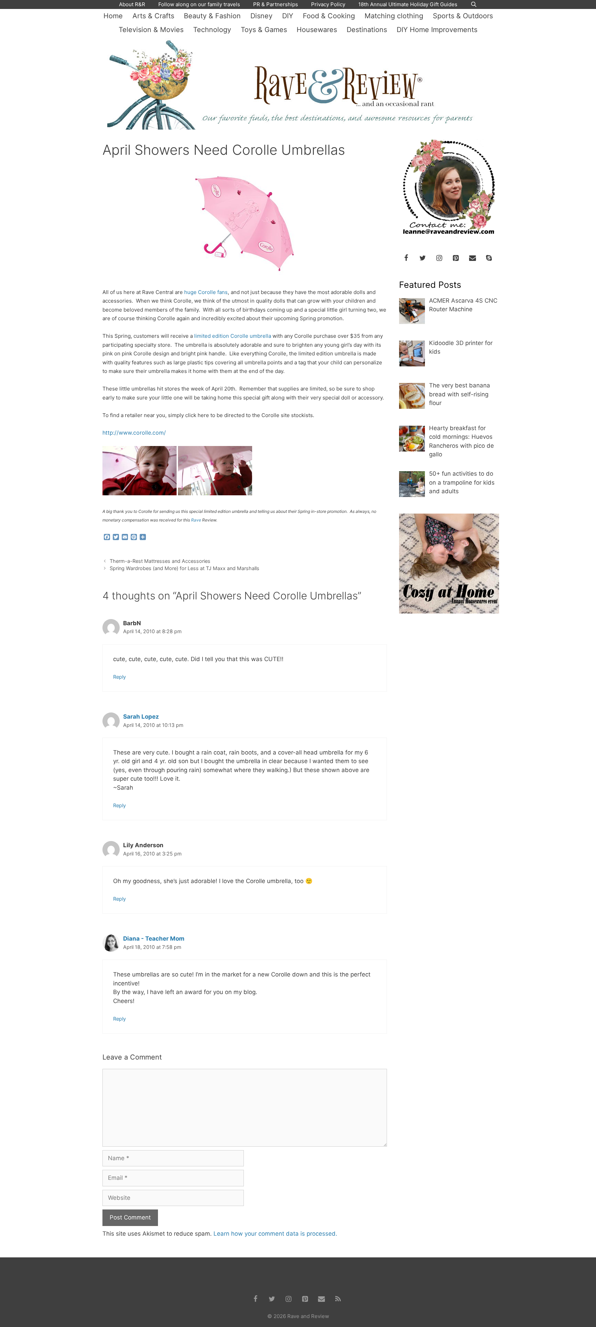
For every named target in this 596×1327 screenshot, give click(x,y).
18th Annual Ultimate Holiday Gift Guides (407, 4)
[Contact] (472, 258)
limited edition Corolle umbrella (232, 336)
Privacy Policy (328, 4)
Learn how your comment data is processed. (275, 1233)
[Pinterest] (456, 258)
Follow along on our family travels (199, 4)
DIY (287, 16)
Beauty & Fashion (212, 16)
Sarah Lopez (141, 716)
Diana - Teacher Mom (154, 938)
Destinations (367, 30)
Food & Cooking (329, 16)
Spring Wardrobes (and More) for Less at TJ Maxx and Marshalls (184, 568)
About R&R (132, 4)
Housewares (317, 30)
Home (113, 16)
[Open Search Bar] (474, 4)
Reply (119, 677)
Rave (196, 520)
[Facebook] (406, 258)
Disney (261, 16)
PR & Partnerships (275, 4)
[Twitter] (423, 258)
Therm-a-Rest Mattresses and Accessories (160, 561)
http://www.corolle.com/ (134, 432)
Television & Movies (151, 30)
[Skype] (489, 258)
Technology (212, 30)
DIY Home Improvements (437, 30)
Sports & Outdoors (463, 16)
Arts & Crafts (153, 16)
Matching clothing (394, 16)
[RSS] (338, 1299)
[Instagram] (439, 258)
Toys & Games (264, 30)
